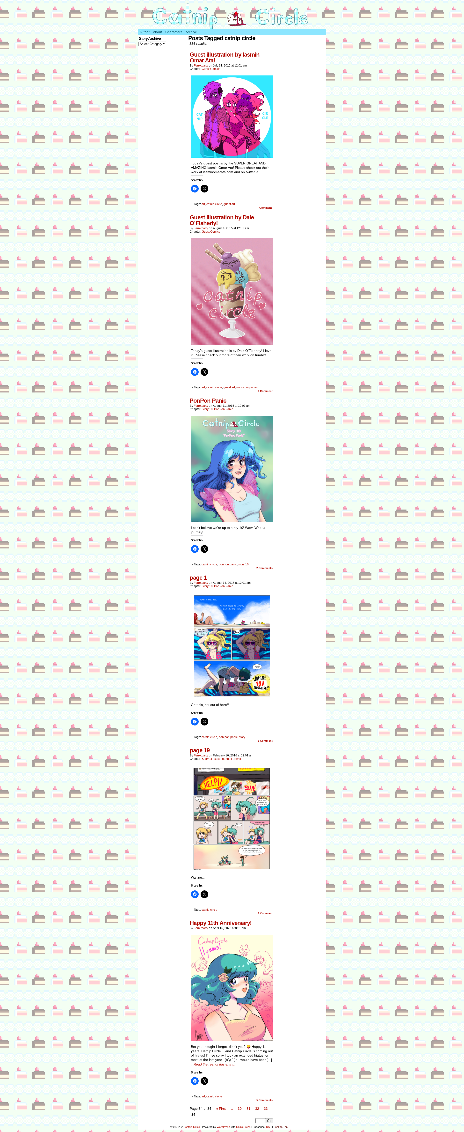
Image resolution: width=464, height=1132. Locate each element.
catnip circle (214, 204)
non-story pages (247, 387)
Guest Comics (211, 69)
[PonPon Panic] (232, 521)
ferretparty (201, 65)
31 (248, 1108)
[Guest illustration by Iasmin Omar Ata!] (232, 156)
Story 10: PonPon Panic (217, 409)
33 (266, 1108)
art (203, 204)
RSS (268, 1126)
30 (240, 1108)
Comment (266, 207)
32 (257, 1108)
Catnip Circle (192, 1126)
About (157, 32)
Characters (173, 32)
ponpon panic (228, 564)
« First (221, 1108)
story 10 (243, 564)
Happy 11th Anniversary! (221, 923)
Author (144, 32)
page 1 (198, 577)
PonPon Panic (208, 400)
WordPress (223, 1126)
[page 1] (232, 698)
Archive (191, 32)
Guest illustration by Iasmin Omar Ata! (225, 57)
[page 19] (232, 871)
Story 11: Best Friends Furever (221, 759)
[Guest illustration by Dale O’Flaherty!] (232, 344)
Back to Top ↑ (282, 1126)
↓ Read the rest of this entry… (214, 1064)
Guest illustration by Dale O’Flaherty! (222, 220)
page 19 (200, 750)
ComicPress (243, 1126)
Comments (264, 568)
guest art (229, 204)
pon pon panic (228, 737)
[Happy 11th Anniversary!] (232, 1040)
